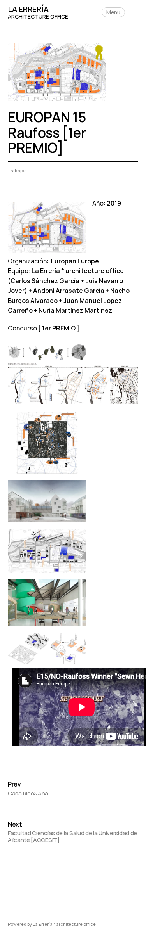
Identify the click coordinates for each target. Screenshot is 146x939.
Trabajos (17, 170)
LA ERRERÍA (28, 9)
